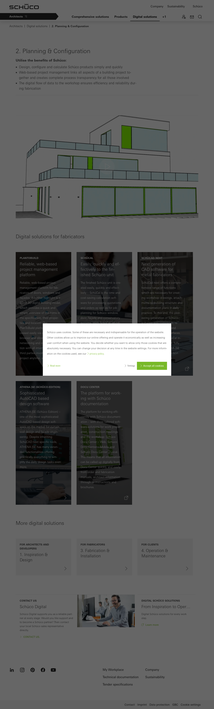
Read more (55, 365)
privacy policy (97, 353)
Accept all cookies (153, 365)
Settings (131, 365)
